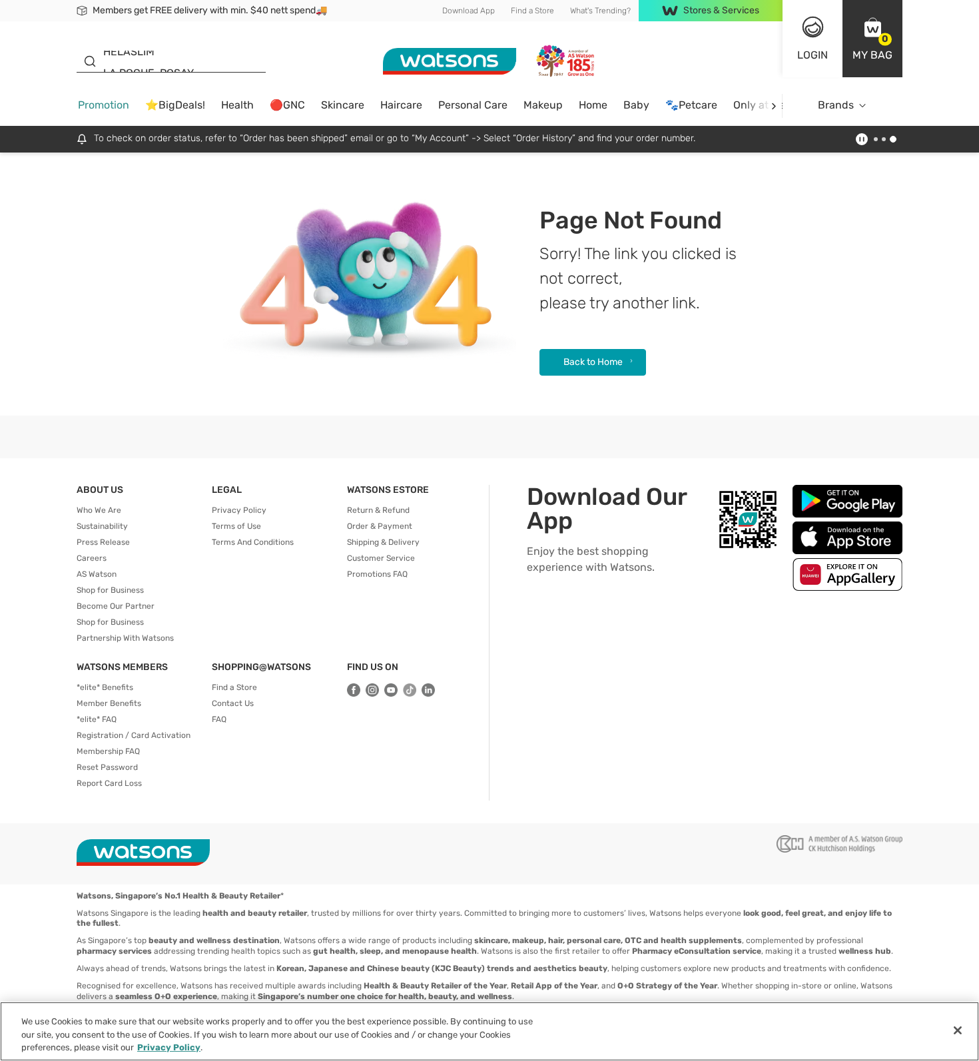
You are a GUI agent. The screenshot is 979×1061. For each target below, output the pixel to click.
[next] (773, 105)
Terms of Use (236, 526)
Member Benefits (109, 703)
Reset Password (107, 767)
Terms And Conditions (253, 542)
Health (237, 105)
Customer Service (381, 558)
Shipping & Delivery (383, 542)
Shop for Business (110, 590)
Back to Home (593, 362)
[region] (489, 1031)
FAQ (219, 719)
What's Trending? (600, 10)
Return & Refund (378, 510)
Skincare (342, 105)
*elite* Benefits (105, 687)
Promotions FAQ (377, 574)
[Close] (957, 1030)
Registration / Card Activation (133, 735)
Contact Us (233, 703)
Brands (836, 105)
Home (593, 105)
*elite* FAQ (97, 719)
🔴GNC (287, 105)
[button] (872, 38)
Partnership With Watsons (125, 638)
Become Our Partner (116, 606)
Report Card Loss (109, 783)
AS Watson (97, 574)
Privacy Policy (239, 510)
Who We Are (99, 510)
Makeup (543, 105)
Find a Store (532, 10)
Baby (636, 105)
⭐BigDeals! (175, 105)
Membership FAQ (108, 751)
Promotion (103, 105)
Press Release (103, 542)
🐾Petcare (691, 105)
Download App (468, 10)
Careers (92, 558)
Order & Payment (379, 526)
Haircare (401, 105)
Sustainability (102, 526)
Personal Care (472, 105)
